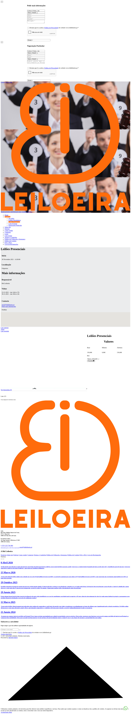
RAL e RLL (8, 242)
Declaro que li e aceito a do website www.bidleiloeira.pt (27, 632)
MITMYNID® (13, 637)
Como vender (22, 212)
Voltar (2, 329)
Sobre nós (10, 212)
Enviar (29, 40)
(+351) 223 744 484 (10, 546)
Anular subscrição (6, 634)
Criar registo (8, 82)
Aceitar (3, 712)
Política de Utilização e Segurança (15, 239)
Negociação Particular (15, 225)
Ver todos (11, 218)
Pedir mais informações (9, 306)
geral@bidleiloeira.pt (8, 305)
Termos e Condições (11, 237)
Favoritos (90, 361)
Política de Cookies (10, 241)
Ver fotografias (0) (6, 390)
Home (6, 215)
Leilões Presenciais (14, 222)
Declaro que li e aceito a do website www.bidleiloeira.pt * (54, 28)
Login (2, 82)
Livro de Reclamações (11, 244)
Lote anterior (5, 328)
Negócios (4, 212)
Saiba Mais (8, 712)
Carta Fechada (12, 224)
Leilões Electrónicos (14, 220)
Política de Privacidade (51, 28)
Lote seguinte (5, 331)
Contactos (29, 212)
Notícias (15, 212)
